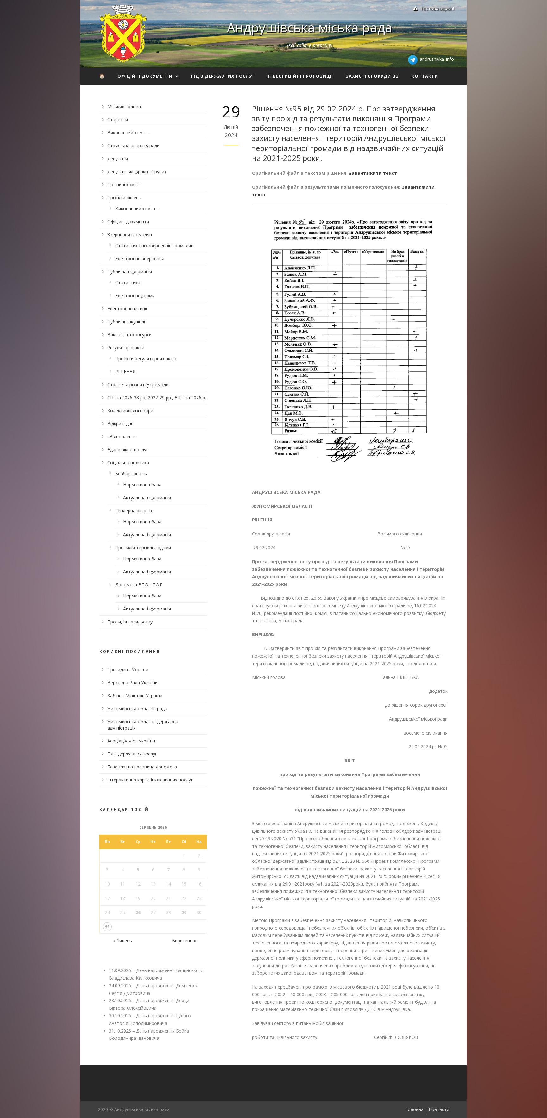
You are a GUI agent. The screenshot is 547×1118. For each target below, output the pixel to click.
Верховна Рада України (132, 682)
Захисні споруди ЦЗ (372, 76)
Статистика (127, 283)
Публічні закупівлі (126, 322)
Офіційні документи (145, 76)
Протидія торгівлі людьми (143, 548)
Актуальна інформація (147, 498)
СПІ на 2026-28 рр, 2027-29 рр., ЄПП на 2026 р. (156, 398)
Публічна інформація (129, 271)
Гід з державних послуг (223, 76)
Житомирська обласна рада (137, 708)
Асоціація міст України (131, 741)
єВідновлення (122, 436)
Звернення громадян (129, 234)
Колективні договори (130, 410)
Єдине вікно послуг (127, 449)
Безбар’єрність (131, 474)
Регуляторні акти (125, 347)
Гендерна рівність (134, 511)
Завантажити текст (373, 173)
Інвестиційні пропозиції (300, 76)
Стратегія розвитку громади (137, 385)
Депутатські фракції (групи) (136, 171)
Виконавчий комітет (129, 132)
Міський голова (124, 107)
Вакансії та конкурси (129, 335)
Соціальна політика (128, 462)
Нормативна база (142, 485)
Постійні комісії (123, 184)
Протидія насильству (130, 622)
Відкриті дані (121, 423)
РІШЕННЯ (125, 372)
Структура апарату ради (133, 145)
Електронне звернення (139, 259)
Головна (414, 1109)
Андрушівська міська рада (309, 27)
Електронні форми (135, 296)
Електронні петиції (127, 309)
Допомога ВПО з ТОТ (138, 585)
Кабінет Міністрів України (134, 695)
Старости (117, 120)
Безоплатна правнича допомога (142, 767)
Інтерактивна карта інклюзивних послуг (150, 780)
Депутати (117, 158)
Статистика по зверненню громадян (154, 246)
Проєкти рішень (124, 197)
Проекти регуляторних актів (145, 359)
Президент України (127, 669)
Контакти (425, 76)
